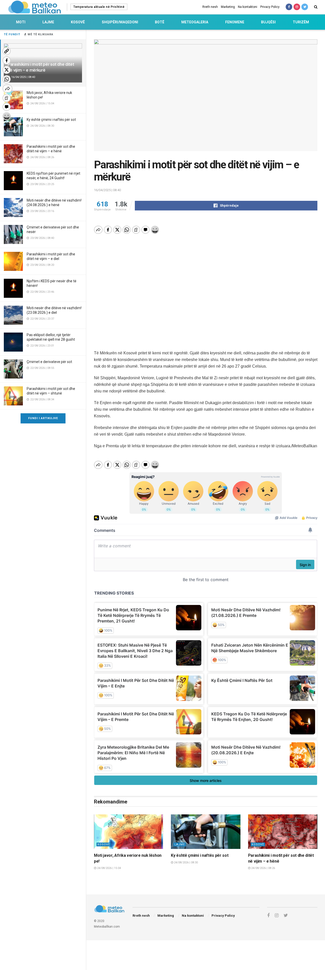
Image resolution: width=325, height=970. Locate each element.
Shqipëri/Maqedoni (120, 22)
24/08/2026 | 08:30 (185, 862)
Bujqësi (268, 22)
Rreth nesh (210, 7)
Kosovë (78, 22)
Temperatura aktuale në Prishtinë (98, 7)
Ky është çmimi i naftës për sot (51, 120)
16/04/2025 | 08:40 (107, 190)
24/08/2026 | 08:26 (262, 868)
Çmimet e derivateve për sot (49, 362)
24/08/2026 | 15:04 (108, 868)
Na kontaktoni (247, 7)
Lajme (48, 22)
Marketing (228, 7)
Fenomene (234, 22)
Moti (20, 22)
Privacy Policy (270, 7)
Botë (159, 22)
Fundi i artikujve (43, 418)
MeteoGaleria (194, 22)
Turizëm (301, 22)
